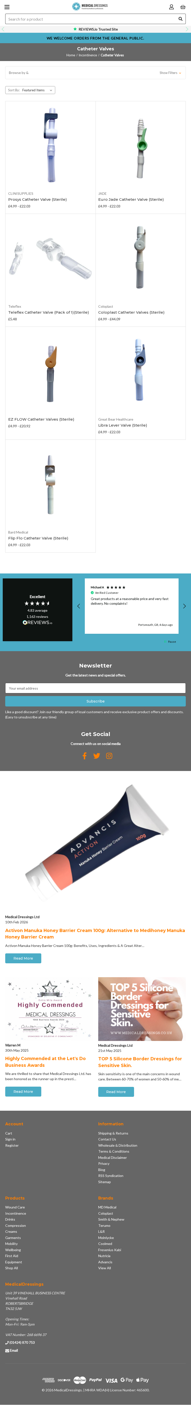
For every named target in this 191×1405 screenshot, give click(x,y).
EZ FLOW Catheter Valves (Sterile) (41, 419)
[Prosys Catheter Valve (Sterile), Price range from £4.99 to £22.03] (50, 146)
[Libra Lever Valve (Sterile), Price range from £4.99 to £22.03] (140, 371)
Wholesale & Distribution (117, 1145)
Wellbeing (13, 1250)
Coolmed (105, 1243)
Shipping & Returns (113, 1133)
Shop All (11, 1268)
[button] (95, 72)
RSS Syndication (110, 1175)
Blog (101, 1170)
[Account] (171, 6)
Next (187, 29)
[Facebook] (84, 755)
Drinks (10, 1219)
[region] (131, 606)
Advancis (105, 1262)
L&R (101, 1231)
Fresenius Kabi (109, 1250)
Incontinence (15, 1213)
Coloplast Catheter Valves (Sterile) (131, 312)
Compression (15, 1225)
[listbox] (38, 90)
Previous (3, 29)
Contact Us (107, 1139)
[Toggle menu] (7, 7)
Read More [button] (23, 958)
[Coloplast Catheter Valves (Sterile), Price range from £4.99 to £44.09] (140, 259)
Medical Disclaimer (112, 1157)
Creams (11, 1231)
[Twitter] (96, 755)
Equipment (13, 1262)
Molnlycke (106, 1238)
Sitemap (104, 1182)
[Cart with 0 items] (183, 6)
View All (104, 1268)
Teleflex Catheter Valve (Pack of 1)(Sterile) (48, 312)
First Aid (11, 1256)
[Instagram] (109, 755)
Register (12, 1145)
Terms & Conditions (113, 1151)
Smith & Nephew (111, 1219)
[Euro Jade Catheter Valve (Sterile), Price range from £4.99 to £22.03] (140, 146)
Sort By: (14, 90)
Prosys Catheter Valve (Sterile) (37, 199)
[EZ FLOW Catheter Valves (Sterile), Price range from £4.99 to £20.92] (50, 371)
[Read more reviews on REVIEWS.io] (37, 623)
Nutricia (104, 1256)
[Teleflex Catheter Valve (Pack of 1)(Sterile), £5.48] (50, 259)
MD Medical (107, 1207)
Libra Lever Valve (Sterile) (122, 425)
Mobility (11, 1243)
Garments (13, 1238)
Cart (8, 1133)
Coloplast (105, 1213)
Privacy (103, 1163)
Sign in (10, 1139)
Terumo (104, 1225)
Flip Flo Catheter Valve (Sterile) (38, 538)
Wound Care (15, 1207)
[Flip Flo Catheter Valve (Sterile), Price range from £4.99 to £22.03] (50, 484)
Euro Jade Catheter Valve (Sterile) (131, 199)
